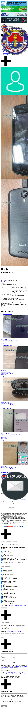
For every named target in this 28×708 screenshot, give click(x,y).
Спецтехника (5, 554)
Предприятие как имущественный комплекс (12, 562)
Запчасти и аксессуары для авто (9, 578)
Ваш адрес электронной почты (8, 654)
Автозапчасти (5, 594)
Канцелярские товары (7, 584)
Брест (1, 510)
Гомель (7, 510)
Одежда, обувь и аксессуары (8, 579)
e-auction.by (14, 506)
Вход (2, 637)
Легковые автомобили (7, 552)
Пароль (2, 627)
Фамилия (15, 656)
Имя (14, 657)
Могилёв (12, 510)
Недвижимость (5, 551)
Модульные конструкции (8, 603)
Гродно (9, 510)
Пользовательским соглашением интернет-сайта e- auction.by (12, 673)
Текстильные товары (7, 596)
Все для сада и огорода (7, 590)
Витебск (4, 510)
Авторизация (10, 703)
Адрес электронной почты (7, 625)
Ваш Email (3, 544)
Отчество (15, 658)
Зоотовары (4, 598)
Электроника (5, 573)
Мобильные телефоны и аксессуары (10, 569)
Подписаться (3, 608)
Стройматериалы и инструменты (10, 586)
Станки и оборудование (7, 555)
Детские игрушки (6, 592)
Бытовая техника (6, 571)
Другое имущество (6, 556)
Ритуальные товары (6, 582)
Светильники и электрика (8, 589)
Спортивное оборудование (8, 593)
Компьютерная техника (7, 570)
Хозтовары (4, 600)
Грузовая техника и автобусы (9, 558)
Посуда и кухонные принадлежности (10, 588)
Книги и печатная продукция (9, 597)
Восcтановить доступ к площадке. (16, 631)
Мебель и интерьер (6, 575)
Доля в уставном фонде (7, 560)
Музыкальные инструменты (8, 601)
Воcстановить (4, 706)
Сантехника (5, 585)
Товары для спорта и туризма (9, 581)
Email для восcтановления (7, 701)
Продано (3, 281)
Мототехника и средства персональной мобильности (14, 559)
